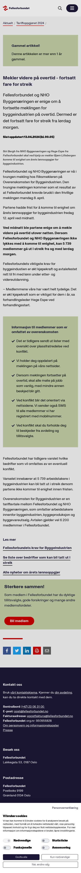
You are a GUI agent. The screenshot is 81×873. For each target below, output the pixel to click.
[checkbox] (7, 841)
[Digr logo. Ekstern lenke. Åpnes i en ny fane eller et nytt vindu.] (5, 811)
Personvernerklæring (65, 808)
